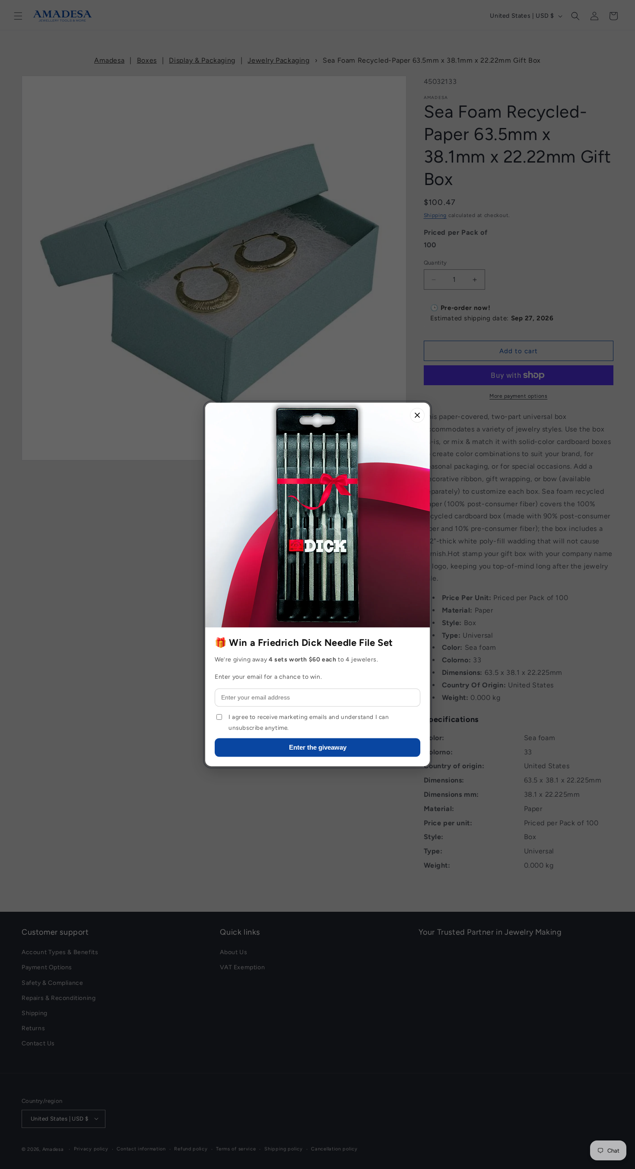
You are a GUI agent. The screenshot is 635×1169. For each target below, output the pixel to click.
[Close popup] (417, 415)
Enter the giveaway (317, 747)
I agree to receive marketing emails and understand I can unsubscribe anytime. (309, 722)
